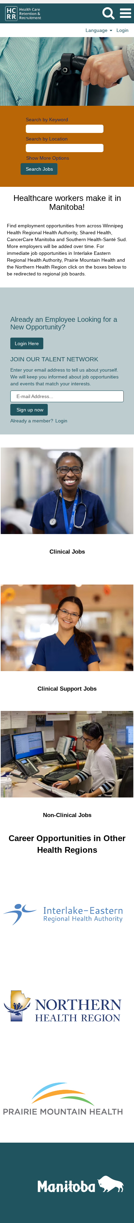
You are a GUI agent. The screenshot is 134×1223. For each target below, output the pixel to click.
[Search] (108, 12)
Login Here (27, 343)
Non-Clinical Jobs (67, 815)
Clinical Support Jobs (67, 689)
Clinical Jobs (67, 551)
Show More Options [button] (47, 158)
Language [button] (97, 30)
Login (122, 30)
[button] (125, 13)
